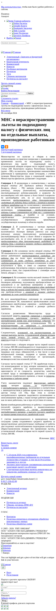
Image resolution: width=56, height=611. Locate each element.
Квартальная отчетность (18, 62)
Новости (11, 66)
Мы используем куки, (11, 7)
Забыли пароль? (8, 598)
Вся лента (5, 110)
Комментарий (13, 64)
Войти (4, 91)
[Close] (3, 567)
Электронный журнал (17, 488)
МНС (52, 438)
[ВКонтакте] (2, 146)
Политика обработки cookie (19, 524)
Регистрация (13, 91)
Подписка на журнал (16, 502)
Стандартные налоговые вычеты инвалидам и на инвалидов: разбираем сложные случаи (29, 470)
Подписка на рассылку (17, 79)
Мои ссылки (7, 101)
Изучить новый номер (11, 476)
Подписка (11, 71)
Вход (9, 572)
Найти (30, 93)
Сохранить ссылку (9, 98)
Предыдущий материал (12, 149)
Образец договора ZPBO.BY (20, 505)
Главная (4, 103)
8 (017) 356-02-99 (9, 481)
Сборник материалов (16, 76)
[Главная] (11, 52)
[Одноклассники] (6, 146)
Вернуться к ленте (9, 443)
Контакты (11, 516)
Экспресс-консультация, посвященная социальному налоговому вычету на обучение (30, 465)
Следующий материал (11, 152)
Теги (9, 74)
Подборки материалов (17, 69)
